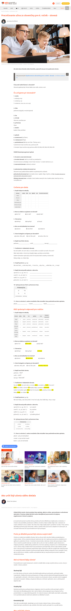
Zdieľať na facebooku (10, 446)
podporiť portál (65, 3)
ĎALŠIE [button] (62, 8)
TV (18, 8)
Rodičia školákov (5, 11)
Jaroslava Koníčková (12, 21)
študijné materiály (46, 8)
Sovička (37, 8)
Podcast (25, 8)
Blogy (31, 8)
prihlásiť (58, 3)
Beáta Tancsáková (11, 501)
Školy (55, 8)
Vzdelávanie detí (13, 11)
